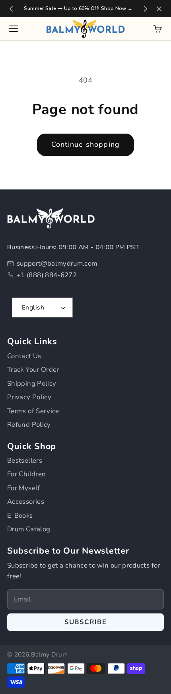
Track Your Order (33, 369)
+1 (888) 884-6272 (47, 275)
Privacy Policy (29, 397)
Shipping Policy (31, 383)
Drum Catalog (28, 529)
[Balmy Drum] (85, 28)
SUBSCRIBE (85, 622)
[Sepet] (158, 29)
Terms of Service (33, 411)
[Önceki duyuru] (11, 9)
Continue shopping (85, 144)
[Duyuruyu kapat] (159, 9)
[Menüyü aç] (13, 29)
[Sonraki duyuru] (146, 9)
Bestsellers (24, 460)
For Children (26, 474)
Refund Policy (29, 424)
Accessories (25, 501)
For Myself (23, 488)
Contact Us (24, 356)
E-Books (20, 515)
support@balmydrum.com (57, 263)
